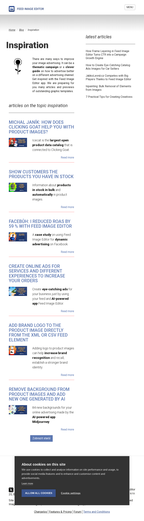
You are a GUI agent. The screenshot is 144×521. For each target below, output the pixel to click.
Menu (130, 7)
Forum (77, 511)
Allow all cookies (38, 493)
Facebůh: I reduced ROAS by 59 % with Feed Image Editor (40, 224)
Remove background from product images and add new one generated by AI (39, 394)
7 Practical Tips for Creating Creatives (109, 96)
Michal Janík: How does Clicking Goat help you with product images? (41, 127)
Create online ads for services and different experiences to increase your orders (37, 273)
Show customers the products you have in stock (41, 174)
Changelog (40, 511)
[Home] (26, 9)
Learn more (27, 483)
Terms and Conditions (96, 511)
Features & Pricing (60, 511)
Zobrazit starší (41, 438)
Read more (67, 157)
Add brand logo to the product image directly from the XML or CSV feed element (38, 333)
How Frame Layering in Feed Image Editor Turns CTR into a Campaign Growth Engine (107, 54)
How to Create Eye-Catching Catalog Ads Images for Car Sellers (108, 66)
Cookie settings (70, 493)
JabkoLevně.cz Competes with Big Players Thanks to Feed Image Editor (108, 77)
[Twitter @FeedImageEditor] (12, 490)
